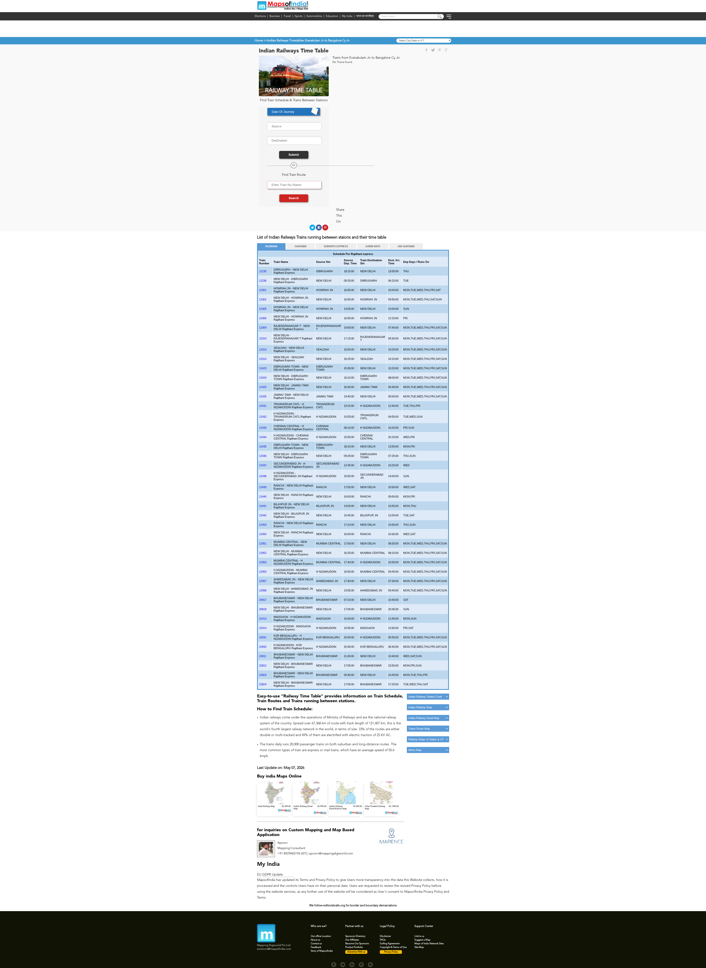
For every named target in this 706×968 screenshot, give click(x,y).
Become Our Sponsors (357, 943)
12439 (262, 487)
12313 (262, 349)
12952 (262, 552)
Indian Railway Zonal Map (423, 718)
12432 (262, 416)
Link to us (419, 936)
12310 (262, 338)
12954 (262, 571)
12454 (262, 534)
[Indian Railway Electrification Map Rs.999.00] (346, 803)
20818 (262, 609)
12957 (262, 581)
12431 (262, 405)
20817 (262, 599)
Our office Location (321, 936)
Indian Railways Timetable (285, 40)
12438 (262, 476)
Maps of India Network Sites (429, 943)
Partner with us (354, 926)
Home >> (261, 40)
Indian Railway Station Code (425, 696)
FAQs (383, 940)
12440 (262, 496)
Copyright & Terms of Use (393, 947)
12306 (262, 318)
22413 (262, 618)
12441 (262, 505)
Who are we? (319, 926)
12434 (262, 437)
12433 (262, 427)
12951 (262, 543)
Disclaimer (385, 936)
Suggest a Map (422, 940)
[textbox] (294, 126)
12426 (262, 396)
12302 (262, 299)
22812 (262, 665)
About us (315, 940)
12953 (262, 562)
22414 (262, 628)
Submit (293, 154)
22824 (262, 684)
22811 (262, 656)
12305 (262, 308)
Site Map (419, 947)
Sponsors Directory (355, 936)
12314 (262, 358)
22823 (262, 674)
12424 (262, 377)
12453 (262, 524)
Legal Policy (387, 926)
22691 (262, 637)
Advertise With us (356, 952)
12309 (262, 327)
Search (294, 198)
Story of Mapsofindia (322, 951)
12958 (262, 590)
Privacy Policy (391, 952)
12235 (262, 271)
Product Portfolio (354, 947)
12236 (262, 280)
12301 (262, 290)
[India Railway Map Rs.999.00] (275, 803)
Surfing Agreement (390, 943)
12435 (262, 446)
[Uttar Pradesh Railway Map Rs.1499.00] (381, 803)
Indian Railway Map (420, 707)
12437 (262, 465)
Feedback (316, 947)
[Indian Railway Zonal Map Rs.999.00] (310, 803)
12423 (262, 368)
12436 (262, 455)
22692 (262, 646)
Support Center (423, 926)
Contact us (316, 943)
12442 (262, 515)
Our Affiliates (352, 940)
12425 (262, 387)
